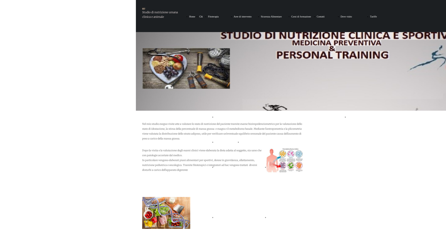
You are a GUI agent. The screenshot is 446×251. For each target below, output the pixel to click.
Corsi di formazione (301, 16)
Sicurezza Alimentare (271, 16)
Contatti (321, 16)
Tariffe (373, 16)
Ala (349, 117)
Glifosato (272, 217)
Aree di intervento (243, 16)
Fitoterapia (213, 16)
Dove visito (346, 16)
